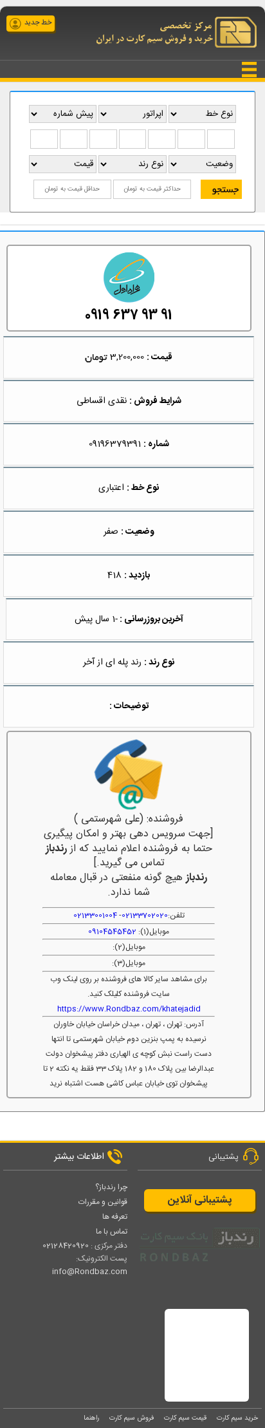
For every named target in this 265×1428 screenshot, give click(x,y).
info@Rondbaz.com (89, 1271)
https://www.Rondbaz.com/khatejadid (129, 1008)
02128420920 (65, 1245)
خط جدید (37, 23)
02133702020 (145, 915)
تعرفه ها (114, 1216)
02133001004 (95, 915)
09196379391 (115, 444)
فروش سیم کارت (131, 1418)
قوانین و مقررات (102, 1202)
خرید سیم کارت (237, 1418)
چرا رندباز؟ (111, 1187)
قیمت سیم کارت (185, 1418)
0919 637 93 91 (128, 315)
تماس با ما (111, 1231)
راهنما (91, 1418)
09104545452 (112, 931)
